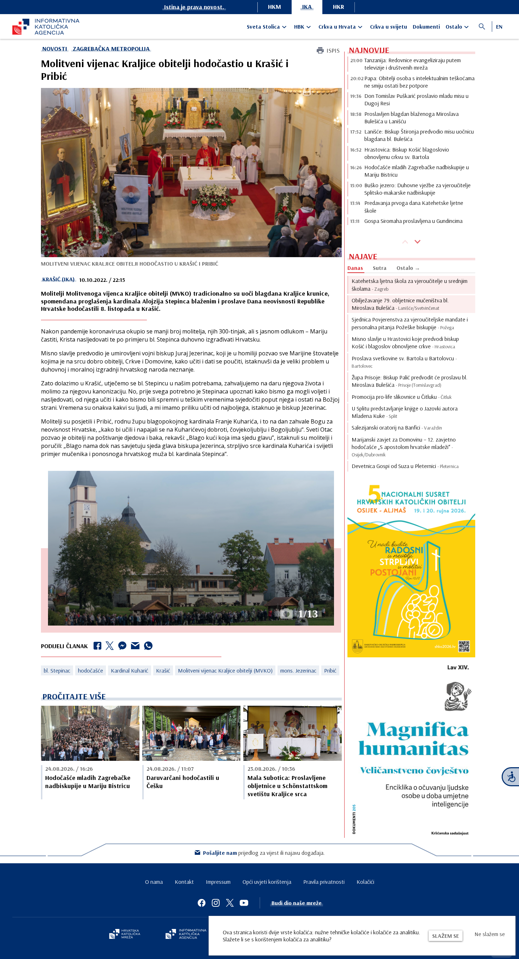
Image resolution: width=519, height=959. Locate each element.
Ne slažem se (490, 933)
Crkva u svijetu (388, 26)
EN (499, 26)
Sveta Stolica (263, 26)
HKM (274, 6)
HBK (299, 26)
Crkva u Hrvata (337, 26)
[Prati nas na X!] (230, 903)
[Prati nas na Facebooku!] (201, 903)
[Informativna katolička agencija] (186, 934)
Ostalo (454, 26)
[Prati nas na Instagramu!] (215, 903)
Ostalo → (408, 267)
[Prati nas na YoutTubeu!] (244, 903)
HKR (338, 6)
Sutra (380, 267)
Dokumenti (426, 26)
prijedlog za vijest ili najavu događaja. (264, 852)
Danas (355, 267)
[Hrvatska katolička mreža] (124, 934)
